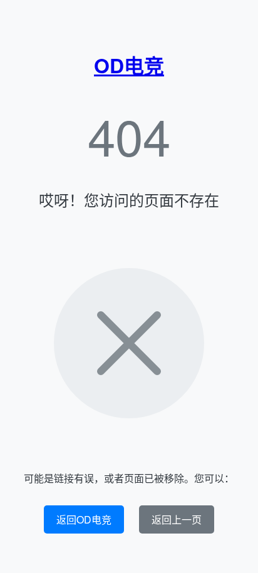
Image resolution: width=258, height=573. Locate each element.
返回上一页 (177, 519)
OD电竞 (129, 65)
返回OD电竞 (83, 519)
